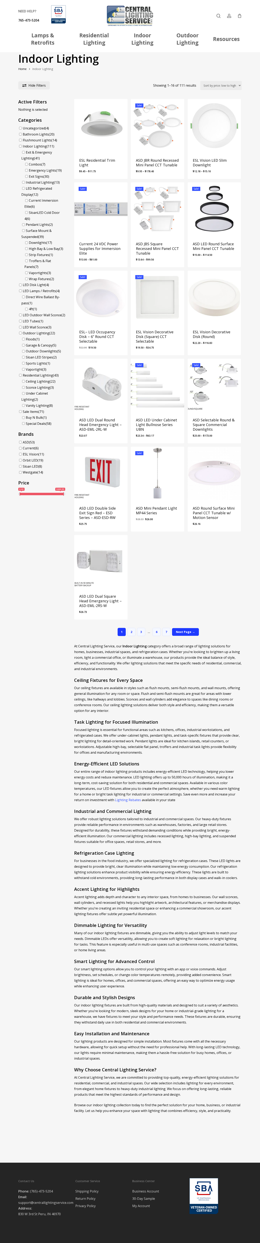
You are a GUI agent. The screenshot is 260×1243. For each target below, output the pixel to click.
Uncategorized (34, 128)
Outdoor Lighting (36, 333)
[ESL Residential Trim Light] (101, 125)
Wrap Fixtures (39, 279)
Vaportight (34, 369)
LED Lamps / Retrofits (39, 291)
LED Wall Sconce (35, 327)
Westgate (30, 472)
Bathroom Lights (36, 134)
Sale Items (30, 411)
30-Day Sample (143, 1198)
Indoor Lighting (35, 146)
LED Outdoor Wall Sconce (42, 315)
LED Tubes (31, 321)
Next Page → (185, 632)
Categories (30, 120)
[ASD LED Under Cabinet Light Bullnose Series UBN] (157, 385)
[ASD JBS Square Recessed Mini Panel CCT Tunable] (157, 209)
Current (29, 448)
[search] (218, 16)
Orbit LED (30, 460)
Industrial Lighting (40, 182)
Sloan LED (30, 466)
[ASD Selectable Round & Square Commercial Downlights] (214, 385)
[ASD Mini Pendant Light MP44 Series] (157, 473)
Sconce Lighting (38, 387)
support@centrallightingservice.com (45, 1202)
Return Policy (85, 1198)
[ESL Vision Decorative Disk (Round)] (214, 297)
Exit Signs (36, 176)
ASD (26, 442)
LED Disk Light (34, 285)
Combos (35, 164)
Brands (26, 434)
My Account (141, 1206)
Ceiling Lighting (38, 381)
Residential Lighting (38, 375)
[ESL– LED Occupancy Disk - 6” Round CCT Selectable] (101, 297)
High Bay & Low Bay (44, 248)
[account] (229, 16)
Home (22, 69)
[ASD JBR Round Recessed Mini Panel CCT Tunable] (157, 125)
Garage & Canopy (39, 345)
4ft (31, 309)
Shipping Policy (87, 1191)
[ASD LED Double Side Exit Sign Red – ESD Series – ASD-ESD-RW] (101, 473)
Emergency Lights (42, 170)
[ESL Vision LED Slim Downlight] (214, 125)
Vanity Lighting (37, 405)
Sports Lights (36, 363)
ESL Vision (30, 454)
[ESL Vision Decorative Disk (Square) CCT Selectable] (157, 297)
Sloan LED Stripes (39, 357)
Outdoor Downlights (41, 351)
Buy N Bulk (34, 417)
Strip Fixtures (39, 255)
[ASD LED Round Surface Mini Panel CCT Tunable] (214, 209)
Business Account (145, 1191)
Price (23, 483)
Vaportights (38, 273)
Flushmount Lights (37, 140)
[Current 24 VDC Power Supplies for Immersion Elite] (101, 209)
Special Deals (36, 423)
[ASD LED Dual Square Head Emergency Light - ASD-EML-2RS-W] (101, 561)
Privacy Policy (85, 1206)
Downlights (37, 242)
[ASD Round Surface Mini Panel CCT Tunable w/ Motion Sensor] (214, 473)
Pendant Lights (37, 224)
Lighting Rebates (128, 800)
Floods (31, 339)
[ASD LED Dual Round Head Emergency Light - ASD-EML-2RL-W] (101, 385)
